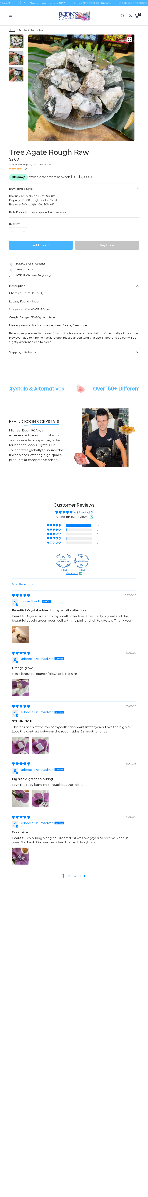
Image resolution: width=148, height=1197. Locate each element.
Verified (72, 573)
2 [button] (69, 876)
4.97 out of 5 (83, 512)
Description (17, 286)
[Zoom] (129, 39)
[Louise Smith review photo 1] (20, 634)
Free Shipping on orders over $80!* (37, 3)
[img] (21, 595)
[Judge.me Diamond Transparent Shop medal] (81, 561)
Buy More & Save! (21, 188)
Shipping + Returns (22, 352)
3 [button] (75, 876)
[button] (54, 525)
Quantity (14, 223)
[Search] (122, 16)
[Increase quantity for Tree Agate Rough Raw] (24, 231)
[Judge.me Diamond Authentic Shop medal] (63, 561)
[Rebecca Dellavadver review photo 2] (40, 745)
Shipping (27, 164)
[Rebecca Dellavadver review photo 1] (20, 687)
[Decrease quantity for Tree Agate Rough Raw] (12, 231)
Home (12, 30)
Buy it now (107, 245)
